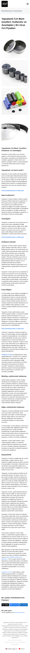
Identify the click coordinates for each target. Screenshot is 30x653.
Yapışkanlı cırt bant (7, 572)
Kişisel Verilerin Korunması (15, 640)
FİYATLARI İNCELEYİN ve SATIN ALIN (13, 190)
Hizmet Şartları (15, 644)
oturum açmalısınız (19, 612)
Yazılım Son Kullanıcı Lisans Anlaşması (15, 642)
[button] (27, 4)
